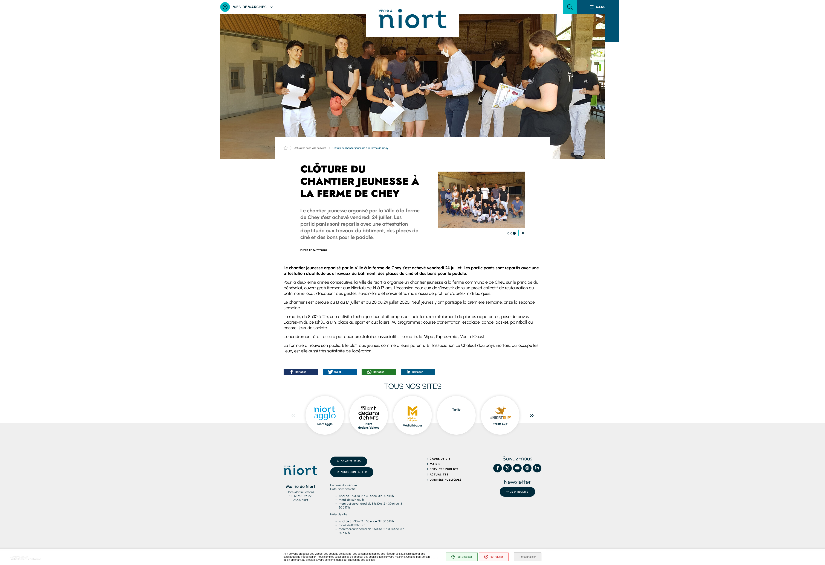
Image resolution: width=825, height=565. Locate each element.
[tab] (508, 233)
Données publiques (446, 479)
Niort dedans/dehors (368, 425)
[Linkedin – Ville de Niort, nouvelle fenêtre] (537, 468)
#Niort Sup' (500, 424)
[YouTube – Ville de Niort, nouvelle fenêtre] (517, 468)
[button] (570, 7)
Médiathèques (412, 425)
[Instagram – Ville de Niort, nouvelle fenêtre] (527, 468)
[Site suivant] (531, 415)
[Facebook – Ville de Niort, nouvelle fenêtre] (497, 468)
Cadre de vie (440, 458)
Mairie (435, 464)
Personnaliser (527, 556)
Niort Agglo (325, 424)
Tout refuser (496, 556)
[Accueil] (285, 148)
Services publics (444, 469)
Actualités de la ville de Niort (310, 147)
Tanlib (456, 409)
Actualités (439, 474)
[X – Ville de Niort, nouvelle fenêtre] (507, 468)
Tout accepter (464, 556)
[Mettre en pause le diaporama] (523, 233)
